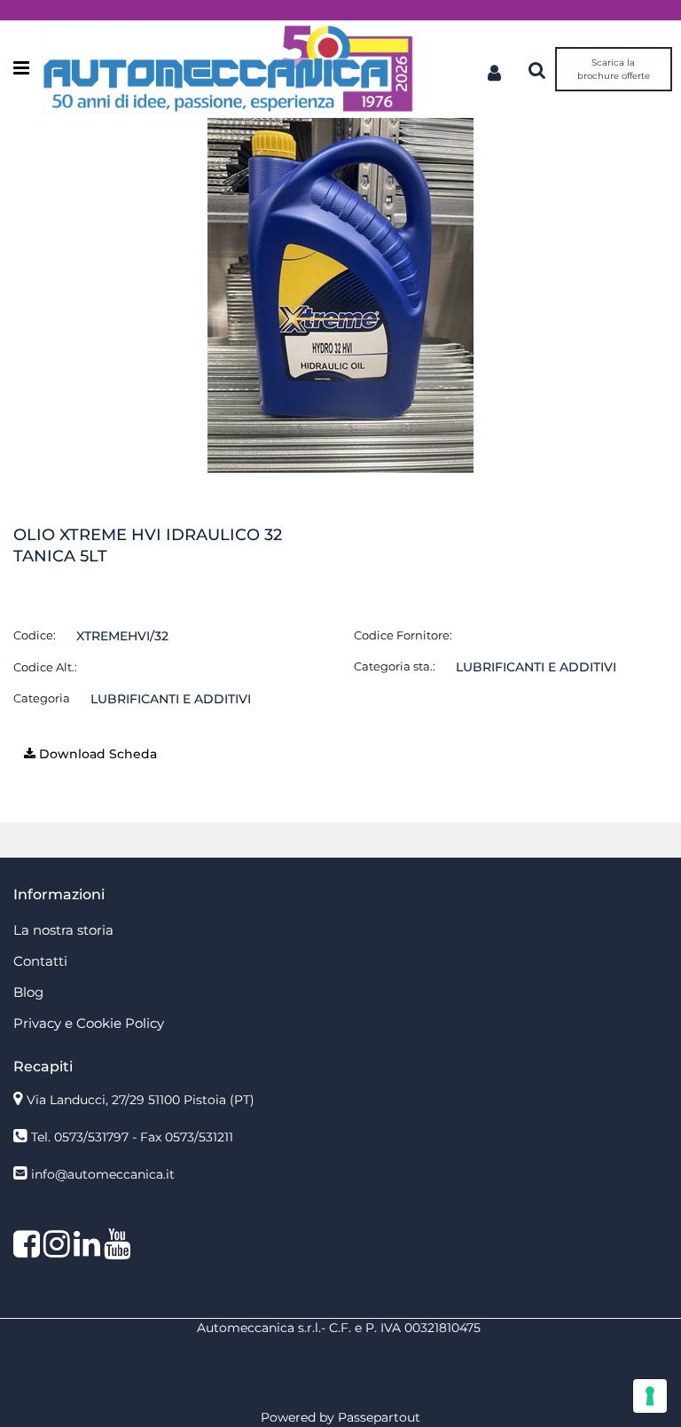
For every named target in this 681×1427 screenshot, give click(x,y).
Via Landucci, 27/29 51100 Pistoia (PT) (140, 1100)
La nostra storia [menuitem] (63, 929)
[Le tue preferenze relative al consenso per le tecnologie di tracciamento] (650, 1396)
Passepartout (379, 1417)
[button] (340, 294)
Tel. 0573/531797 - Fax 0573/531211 (132, 1137)
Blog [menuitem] (28, 992)
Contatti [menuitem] (40, 961)
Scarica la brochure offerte (613, 69)
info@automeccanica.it (103, 1174)
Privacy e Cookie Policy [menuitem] (88, 1023)
